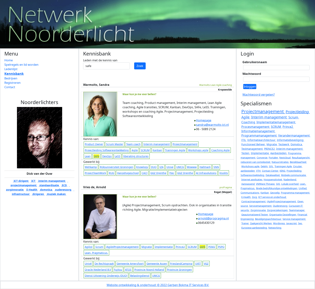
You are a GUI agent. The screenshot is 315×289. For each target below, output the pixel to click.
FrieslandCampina (181, 263)
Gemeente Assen (157, 263)
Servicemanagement (260, 205)
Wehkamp (91, 167)
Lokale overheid (290, 183)
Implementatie (164, 246)
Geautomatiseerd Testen (255, 214)
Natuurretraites (280, 162)
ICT (33, 181)
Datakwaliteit (273, 175)
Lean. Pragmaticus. (96, 252)
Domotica (297, 144)
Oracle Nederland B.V (98, 269)
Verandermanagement (294, 135)
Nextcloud (285, 157)
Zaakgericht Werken (261, 223)
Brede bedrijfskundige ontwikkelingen (277, 188)
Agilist (88, 246)
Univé (88, 263)
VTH (258, 170)
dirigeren (38, 194)
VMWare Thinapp (265, 183)
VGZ (206, 263)
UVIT (198, 263)
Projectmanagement (185, 144)
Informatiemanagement (258, 131)
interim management (52, 181)
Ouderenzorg (280, 205)
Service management (294, 219)
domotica (46, 189)
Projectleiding (298, 111)
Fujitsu (118, 269)
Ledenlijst (11, 69)
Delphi (264, 166)
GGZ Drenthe (158, 173)
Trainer (245, 223)
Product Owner (94, 144)
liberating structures (136, 156)
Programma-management (295, 192)
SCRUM (145, 150)
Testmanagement (252, 148)
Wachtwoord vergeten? (258, 95)
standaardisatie (49, 185)
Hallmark (205, 167)
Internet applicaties (252, 179)
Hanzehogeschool (128, 173)
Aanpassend (248, 183)
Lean (88, 156)
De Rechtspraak (104, 263)
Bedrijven (10, 78)
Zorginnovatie (258, 210)
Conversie (262, 157)
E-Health (32, 189)
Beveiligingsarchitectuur (268, 219)
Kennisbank (14, 73)
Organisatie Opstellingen (283, 214)
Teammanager (297, 210)
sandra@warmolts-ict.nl (212, 125)
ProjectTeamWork (95, 173)
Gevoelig (275, 192)
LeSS (117, 156)
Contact (9, 87)
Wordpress (279, 223)
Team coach (133, 144)
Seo (300, 223)
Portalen (274, 157)
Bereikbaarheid (298, 162)
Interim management (156, 144)
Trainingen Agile (175, 150)
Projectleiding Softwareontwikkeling (107, 150)
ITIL (244, 140)
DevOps (107, 156)
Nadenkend (290, 179)
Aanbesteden (278, 153)
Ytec (171, 173)
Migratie (146, 246)
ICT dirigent (21, 181)
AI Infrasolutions (206, 173)
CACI (144, 173)
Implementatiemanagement (276, 122)
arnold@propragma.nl (213, 218)
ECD (64, 185)
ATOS (128, 269)
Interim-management (289, 148)
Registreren (12, 83)
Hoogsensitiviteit (273, 179)
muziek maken (56, 194)
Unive (169, 167)
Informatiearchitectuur (261, 140)
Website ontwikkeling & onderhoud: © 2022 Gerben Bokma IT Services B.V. (158, 285)
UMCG (180, 167)
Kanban (157, 150)
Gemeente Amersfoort (130, 263)
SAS (278, 183)
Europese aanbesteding (254, 227)
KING (283, 170)
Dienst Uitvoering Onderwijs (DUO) (106, 275)
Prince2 (180, 246)
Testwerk (284, 144)
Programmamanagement (259, 135)
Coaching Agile (220, 150)
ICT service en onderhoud (272, 197)
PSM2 (211, 246)
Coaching (248, 122)
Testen (245, 153)
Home (8, 60)
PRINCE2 (269, 148)
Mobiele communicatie (293, 175)
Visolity (223, 173)
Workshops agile (198, 150)
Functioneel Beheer (253, 144)
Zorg (255, 197)
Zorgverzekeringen (277, 210)
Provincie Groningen (179, 269)
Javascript (291, 223)
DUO (154, 167)
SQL (271, 166)
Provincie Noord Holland (149, 269)
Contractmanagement (253, 201)
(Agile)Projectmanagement (122, 246)
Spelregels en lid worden (21, 65)
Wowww (192, 167)
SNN (216, 167)
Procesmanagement (255, 127)
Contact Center (270, 170)
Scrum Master (114, 144)
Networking (275, 227)
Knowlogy (142, 167)
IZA (162, 167)
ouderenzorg (63, 189)
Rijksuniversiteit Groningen (116, 167)
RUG (111, 173)
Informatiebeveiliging (290, 140)
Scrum (99, 246)
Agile (135, 150)
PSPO (221, 246)
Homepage (203, 120)
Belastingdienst (139, 275)
